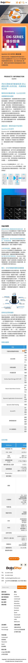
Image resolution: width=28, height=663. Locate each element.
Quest (15, 612)
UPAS (15, 619)
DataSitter (16, 601)
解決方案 (3, 649)
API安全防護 (4, 654)
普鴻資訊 (3, 639)
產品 (15, 592)
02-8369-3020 (9, 575)
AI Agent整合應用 (5, 652)
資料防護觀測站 (5, 594)
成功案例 (3, 625)
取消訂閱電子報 (22, 587)
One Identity (17, 606)
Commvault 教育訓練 (19, 629)
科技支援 (3, 635)
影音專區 (3, 646)
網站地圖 (3, 604)
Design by (17, 661)
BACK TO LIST (13, 558)
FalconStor (17, 603)
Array (15, 594)
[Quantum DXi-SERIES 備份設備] (5, 2)
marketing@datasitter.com (12, 578)
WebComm (17, 621)
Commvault (17, 599)
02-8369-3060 (9, 573)
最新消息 (3, 592)
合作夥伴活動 (17, 632)
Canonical (16, 596)
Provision (16, 608)
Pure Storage (4, 629)
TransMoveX (17, 617)
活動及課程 (17, 625)
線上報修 (17, 2)
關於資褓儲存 (5, 597)
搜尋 (23, 2)
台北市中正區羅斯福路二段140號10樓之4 (16, 582)
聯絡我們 (20, 2)
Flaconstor (4, 642)
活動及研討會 (17, 627)
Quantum (16, 610)
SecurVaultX (17, 615)
